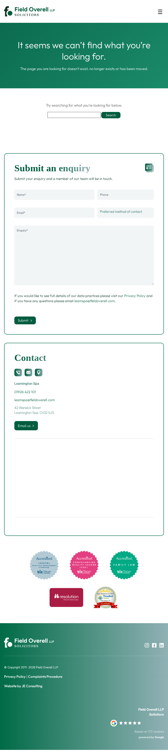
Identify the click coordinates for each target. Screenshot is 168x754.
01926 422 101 (25, 392)
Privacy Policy (135, 296)
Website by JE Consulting (23, 686)
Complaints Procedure (45, 676)
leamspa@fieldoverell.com (94, 301)
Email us (24, 426)
